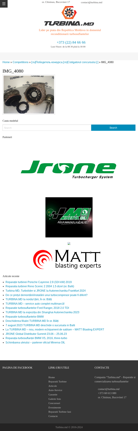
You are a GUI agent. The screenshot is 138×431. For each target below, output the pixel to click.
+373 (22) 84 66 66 (71, 42)
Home (6, 62)
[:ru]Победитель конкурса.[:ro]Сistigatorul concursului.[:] (64, 62)
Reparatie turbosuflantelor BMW (25, 316)
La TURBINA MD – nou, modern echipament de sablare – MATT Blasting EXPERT (55, 329)
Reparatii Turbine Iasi (59, 411)
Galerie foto (54, 399)
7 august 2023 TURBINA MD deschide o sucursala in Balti (40, 325)
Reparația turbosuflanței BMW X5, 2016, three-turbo (36, 338)
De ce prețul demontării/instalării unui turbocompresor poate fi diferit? (47, 295)
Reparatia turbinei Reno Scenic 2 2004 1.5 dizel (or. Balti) (40, 286)
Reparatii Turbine (57, 381)
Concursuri (54, 403)
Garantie (52, 394)
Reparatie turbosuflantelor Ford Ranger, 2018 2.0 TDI (37, 307)
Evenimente (54, 407)
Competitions (20, 62)
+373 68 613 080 (107, 393)
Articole (52, 386)
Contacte (53, 416)
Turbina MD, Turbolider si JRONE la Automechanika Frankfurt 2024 (46, 290)
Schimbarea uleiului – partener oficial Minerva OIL (35, 342)
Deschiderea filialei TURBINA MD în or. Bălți (32, 320)
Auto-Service (55, 390)
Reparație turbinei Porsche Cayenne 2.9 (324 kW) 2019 (39, 282)
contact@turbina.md (91, 2)
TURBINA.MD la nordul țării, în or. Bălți (29, 299)
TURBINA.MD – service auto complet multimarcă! (35, 303)
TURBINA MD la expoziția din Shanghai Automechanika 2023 (42, 312)
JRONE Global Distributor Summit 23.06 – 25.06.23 (36, 333)
